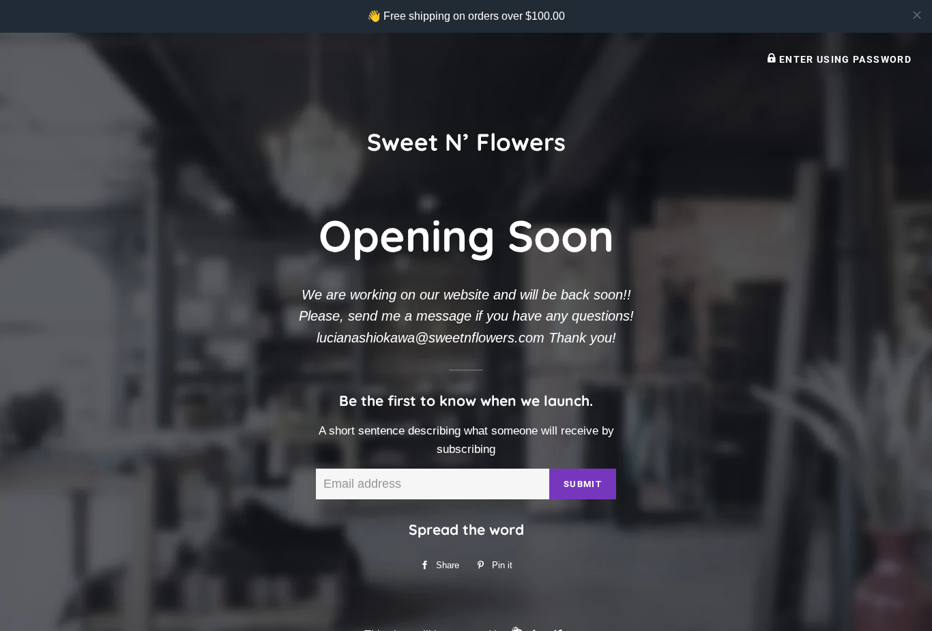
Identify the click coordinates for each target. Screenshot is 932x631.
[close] (917, 15)
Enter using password (844, 59)
